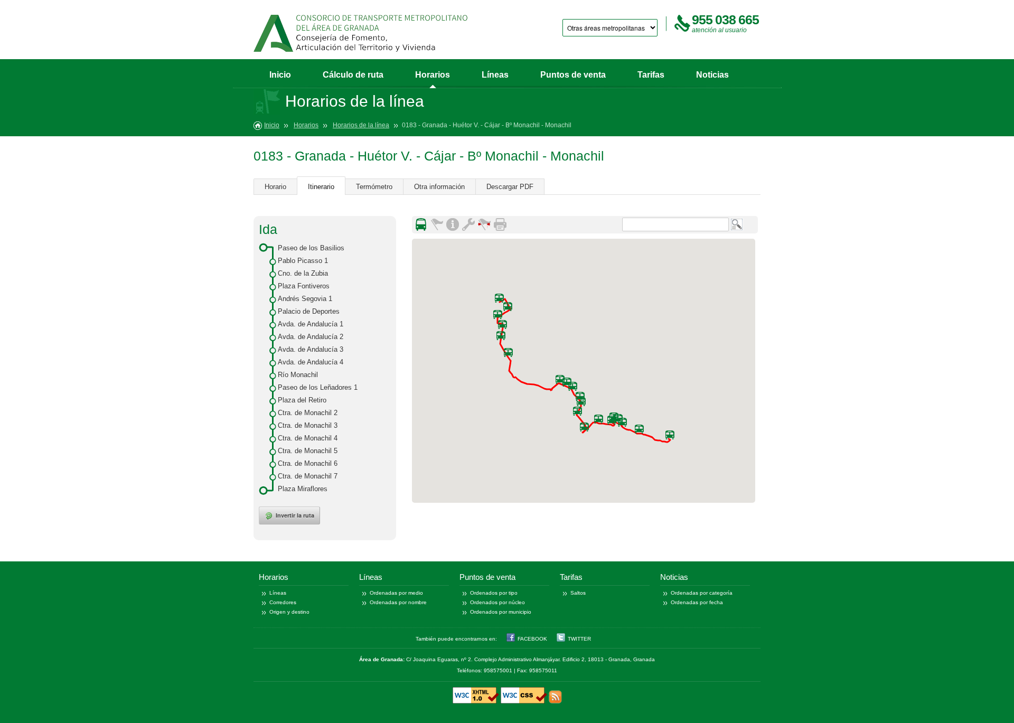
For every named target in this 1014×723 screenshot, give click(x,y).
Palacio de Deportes (309, 311)
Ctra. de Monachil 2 (307, 413)
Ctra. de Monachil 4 (307, 438)
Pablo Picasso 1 (303, 261)
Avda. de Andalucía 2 (310, 337)
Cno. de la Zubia (303, 273)
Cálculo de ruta (353, 74)
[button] (500, 335)
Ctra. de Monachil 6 (307, 463)
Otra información (439, 187)
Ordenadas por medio (396, 593)
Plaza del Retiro (302, 400)
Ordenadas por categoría (702, 593)
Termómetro (374, 187)
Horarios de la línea (361, 125)
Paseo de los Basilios (311, 248)
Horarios (432, 74)
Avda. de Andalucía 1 (310, 324)
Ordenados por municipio (500, 612)
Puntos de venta (573, 74)
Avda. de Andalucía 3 (310, 349)
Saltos (578, 593)
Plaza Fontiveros (304, 286)
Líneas (495, 74)
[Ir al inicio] (360, 33)
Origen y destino (289, 612)
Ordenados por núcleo (497, 602)
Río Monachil (298, 375)
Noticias (712, 74)
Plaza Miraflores (302, 489)
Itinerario (321, 187)
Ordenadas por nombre (398, 602)
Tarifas (650, 74)
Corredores (282, 602)
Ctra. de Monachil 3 (307, 425)
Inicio (280, 74)
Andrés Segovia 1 (305, 299)
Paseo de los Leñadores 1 (318, 387)
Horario (275, 187)
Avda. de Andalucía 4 (310, 362)
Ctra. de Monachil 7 (307, 476)
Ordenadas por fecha (697, 602)
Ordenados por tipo (494, 593)
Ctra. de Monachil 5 (307, 451)
